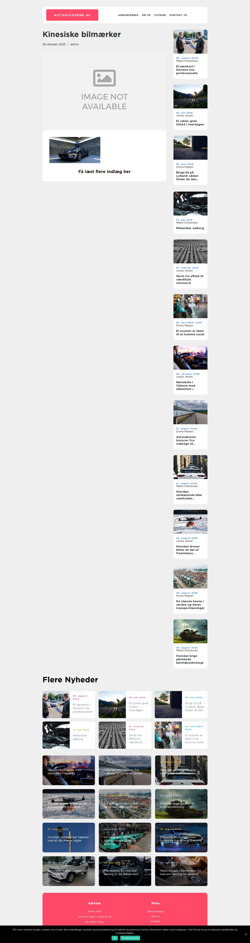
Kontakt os (178, 15)
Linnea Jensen (184, 115)
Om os (146, 15)
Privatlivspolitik (130, 938)
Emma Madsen (184, 167)
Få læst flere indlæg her (104, 171)
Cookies (160, 15)
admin (74, 44)
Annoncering (128, 15)
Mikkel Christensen (187, 61)
